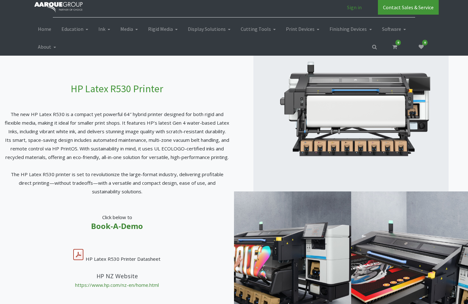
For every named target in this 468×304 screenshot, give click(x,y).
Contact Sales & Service (408, 7)
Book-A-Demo (117, 226)
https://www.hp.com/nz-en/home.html (117, 285)
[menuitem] (44, 29)
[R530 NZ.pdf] (78, 255)
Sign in (354, 7)
